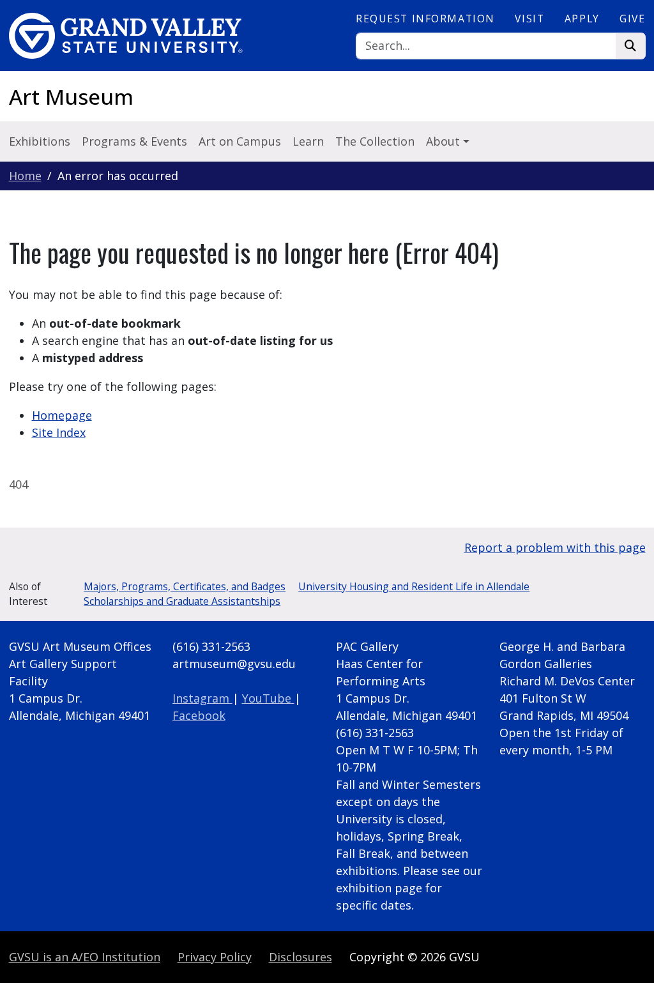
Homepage (62, 415)
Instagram (202, 698)
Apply (582, 18)
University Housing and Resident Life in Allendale (413, 586)
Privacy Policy (215, 956)
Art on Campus (240, 141)
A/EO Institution (84, 956)
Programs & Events (134, 141)
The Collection (374, 141)
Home (25, 175)
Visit (529, 18)
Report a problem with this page (555, 547)
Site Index (59, 432)
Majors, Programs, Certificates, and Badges (184, 586)
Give (632, 18)
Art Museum (71, 96)
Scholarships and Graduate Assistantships (182, 601)
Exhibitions (39, 141)
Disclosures (300, 956)
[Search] (631, 46)
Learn (308, 141)
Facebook (198, 715)
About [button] (444, 141)
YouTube (268, 698)
